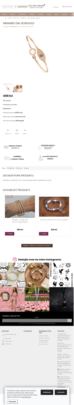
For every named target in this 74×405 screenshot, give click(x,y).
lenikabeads (8, 344)
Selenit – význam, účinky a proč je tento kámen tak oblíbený (64, 355)
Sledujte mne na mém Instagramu (39, 259)
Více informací (26, 397)
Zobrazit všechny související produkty (37, 246)
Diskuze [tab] (26, 168)
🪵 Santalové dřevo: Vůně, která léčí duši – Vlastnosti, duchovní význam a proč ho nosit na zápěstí (64, 380)
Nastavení (12, 402)
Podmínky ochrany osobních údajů (44, 341)
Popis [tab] (3, 168)
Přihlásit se (69, 320)
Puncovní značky (43, 344)
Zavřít (13, 126)
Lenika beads (8, 341)
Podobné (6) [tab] (10, 168)
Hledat (15, 6)
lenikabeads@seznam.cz (10, 335)
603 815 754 (8, 339)
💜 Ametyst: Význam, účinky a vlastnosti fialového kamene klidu (64, 370)
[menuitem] (4, 14)
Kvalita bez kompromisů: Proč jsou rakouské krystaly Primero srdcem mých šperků (64, 346)
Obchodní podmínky (44, 338)
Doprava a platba (43, 336)
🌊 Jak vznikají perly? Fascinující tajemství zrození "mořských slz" (64, 363)
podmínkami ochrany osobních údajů (45, 323)
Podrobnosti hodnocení (26, 27)
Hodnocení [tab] (19, 168)
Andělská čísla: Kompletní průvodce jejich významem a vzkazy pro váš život (63, 336)
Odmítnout (47, 392)
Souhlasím (61, 392)
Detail (10, 234)
